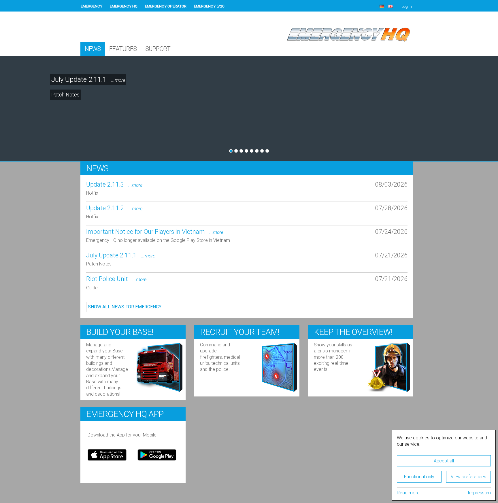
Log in (406, 6)
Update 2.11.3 (114, 184)
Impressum (479, 493)
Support (157, 48)
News (93, 48)
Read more (408, 493)
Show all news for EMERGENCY (124, 307)
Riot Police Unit (116, 278)
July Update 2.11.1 (88, 79)
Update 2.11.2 (114, 208)
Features (123, 48)
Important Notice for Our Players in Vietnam (154, 231)
